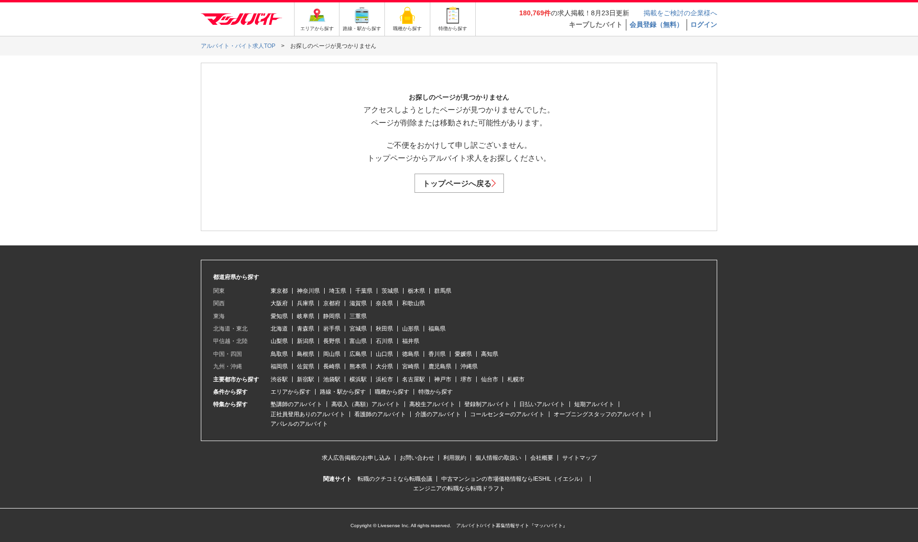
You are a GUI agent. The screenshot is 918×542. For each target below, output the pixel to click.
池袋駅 (331, 379)
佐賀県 (305, 366)
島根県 (305, 354)
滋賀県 (358, 303)
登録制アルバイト (487, 404)
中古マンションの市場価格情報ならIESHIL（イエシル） (513, 479)
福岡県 (279, 366)
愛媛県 (463, 354)
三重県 (358, 316)
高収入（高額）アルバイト (365, 404)
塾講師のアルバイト (296, 404)
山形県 (410, 328)
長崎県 (331, 366)
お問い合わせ (417, 457)
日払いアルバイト (542, 404)
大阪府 (279, 303)
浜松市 (384, 379)
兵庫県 (305, 303)
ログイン (703, 24)
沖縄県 (469, 366)
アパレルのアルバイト (299, 423)
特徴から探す (435, 391)
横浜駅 (358, 379)
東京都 (279, 291)
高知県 (489, 354)
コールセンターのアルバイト (507, 414)
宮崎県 (410, 366)
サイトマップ (579, 457)
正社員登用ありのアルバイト (308, 414)
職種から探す (392, 391)
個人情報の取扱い (498, 457)
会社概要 (541, 457)
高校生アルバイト (432, 404)
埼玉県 (337, 291)
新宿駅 (305, 379)
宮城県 (358, 328)
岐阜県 (305, 316)
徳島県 (410, 354)
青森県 (305, 328)
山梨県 (279, 341)
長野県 (331, 341)
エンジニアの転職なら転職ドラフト (459, 488)
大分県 (384, 366)
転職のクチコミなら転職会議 (395, 479)
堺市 (466, 379)
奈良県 (384, 303)
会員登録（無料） (656, 24)
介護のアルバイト (438, 414)
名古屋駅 (413, 379)
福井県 (410, 341)
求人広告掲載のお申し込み (356, 457)
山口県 (384, 354)
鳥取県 (279, 354)
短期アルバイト (594, 404)
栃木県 (416, 291)
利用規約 (454, 457)
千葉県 (363, 291)
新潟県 (305, 341)
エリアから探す (291, 391)
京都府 (331, 303)
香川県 (437, 354)
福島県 (437, 328)
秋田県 (384, 328)
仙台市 (489, 379)
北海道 (279, 328)
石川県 (384, 341)
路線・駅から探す (343, 391)
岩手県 (331, 328)
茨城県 (390, 291)
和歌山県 (413, 303)
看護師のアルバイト (380, 414)
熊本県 (358, 366)
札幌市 (516, 379)
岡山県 (331, 354)
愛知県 (279, 316)
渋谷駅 (279, 379)
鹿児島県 (439, 366)
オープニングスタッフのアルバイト (599, 414)
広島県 (358, 354)
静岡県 (331, 316)
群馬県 (442, 291)
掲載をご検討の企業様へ (680, 13)
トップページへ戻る (457, 183)
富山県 (358, 341)
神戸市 (442, 379)
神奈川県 (308, 291)
